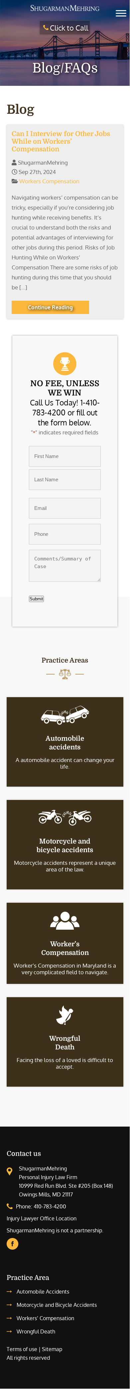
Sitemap (52, 1349)
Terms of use (22, 1349)
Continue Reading (50, 307)
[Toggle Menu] (121, 13)
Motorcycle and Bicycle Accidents (57, 1305)
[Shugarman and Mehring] (64, 10)
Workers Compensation (49, 181)
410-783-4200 (50, 1206)
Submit (36, 598)
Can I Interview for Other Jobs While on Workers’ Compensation (61, 141)
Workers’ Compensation (45, 1318)
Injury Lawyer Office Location (41, 1218)
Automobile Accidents (43, 1291)
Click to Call (69, 27)
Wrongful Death (36, 1331)
